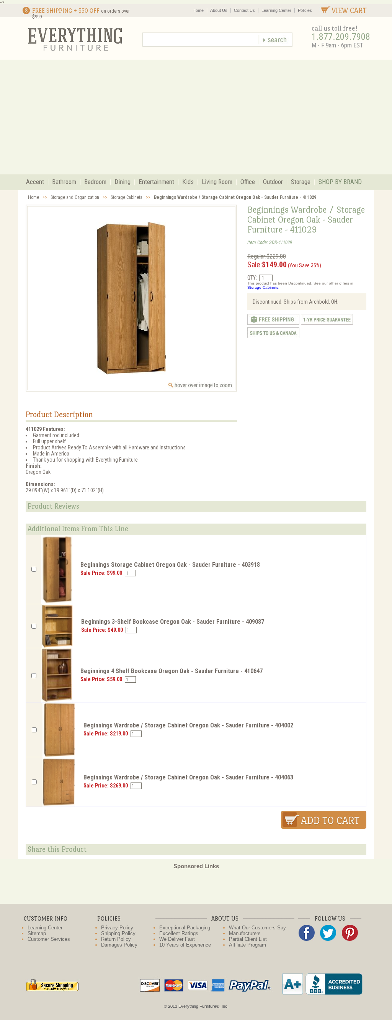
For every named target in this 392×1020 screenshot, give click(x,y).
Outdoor (273, 181)
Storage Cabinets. (263, 287)
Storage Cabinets (126, 197)
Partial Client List (248, 939)
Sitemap (37, 933)
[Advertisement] (196, 117)
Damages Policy (119, 945)
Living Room (217, 181)
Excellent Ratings (178, 933)
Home (198, 10)
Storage (300, 181)
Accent (35, 181)
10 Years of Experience (185, 945)
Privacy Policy (117, 928)
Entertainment (156, 181)
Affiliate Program (247, 945)
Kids (188, 181)
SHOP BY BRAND (340, 181)
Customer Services (49, 939)
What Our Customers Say (257, 928)
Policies (305, 10)
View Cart (349, 11)
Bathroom (64, 181)
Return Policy (116, 939)
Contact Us (244, 10)
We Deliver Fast (177, 939)
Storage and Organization (75, 197)
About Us (218, 10)
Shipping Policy (118, 933)
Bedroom (95, 181)
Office (247, 181)
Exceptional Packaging (184, 928)
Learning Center (276, 10)
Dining (122, 181)
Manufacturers (245, 933)
